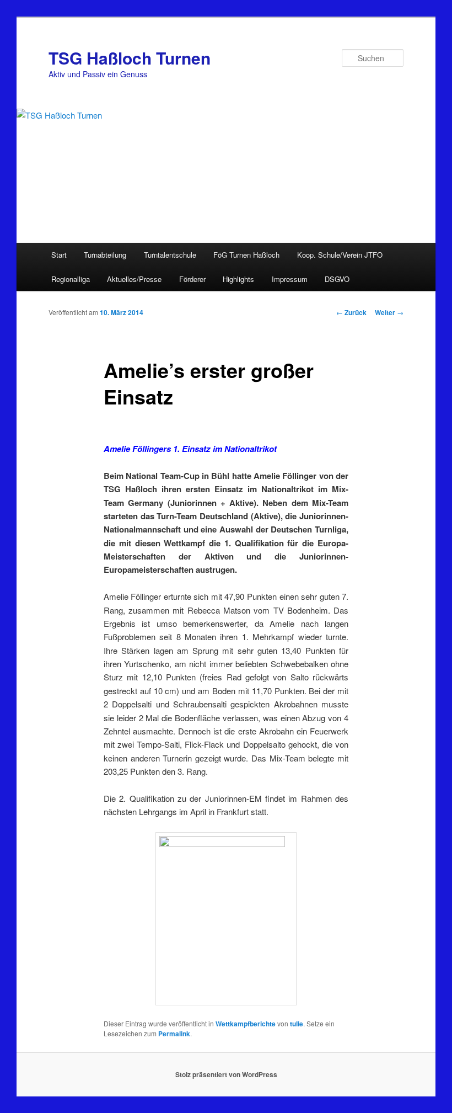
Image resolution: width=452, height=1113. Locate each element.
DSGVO (337, 279)
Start (59, 254)
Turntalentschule (170, 254)
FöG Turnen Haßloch (246, 254)
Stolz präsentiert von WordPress (226, 1074)
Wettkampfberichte (246, 1024)
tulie (296, 1024)
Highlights (238, 279)
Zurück (351, 312)
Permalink (174, 1034)
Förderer (192, 279)
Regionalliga (70, 279)
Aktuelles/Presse (134, 279)
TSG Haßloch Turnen (130, 58)
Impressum (290, 279)
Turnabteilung (105, 254)
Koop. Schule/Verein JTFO (340, 254)
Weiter (389, 312)
